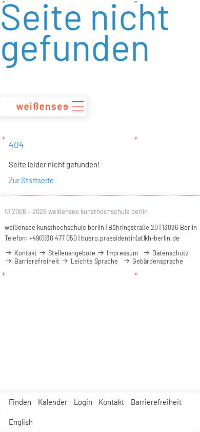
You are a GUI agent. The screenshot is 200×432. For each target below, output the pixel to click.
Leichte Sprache (93, 261)
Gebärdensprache (157, 261)
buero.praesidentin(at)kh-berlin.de (130, 238)
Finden (20, 401)
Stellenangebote (71, 253)
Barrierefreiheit (156, 401)
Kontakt (111, 401)
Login (83, 401)
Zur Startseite (31, 180)
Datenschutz (170, 253)
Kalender (52, 401)
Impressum (121, 253)
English (21, 421)
